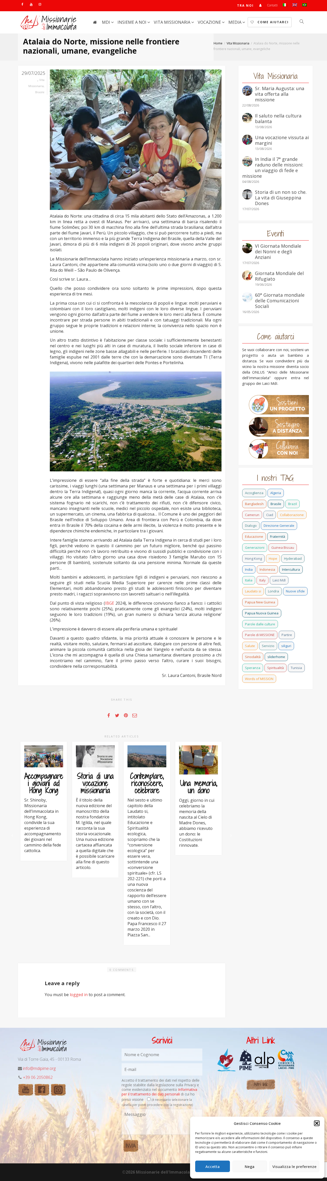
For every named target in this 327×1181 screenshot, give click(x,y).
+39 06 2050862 (38, 1077)
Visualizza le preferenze (294, 1166)
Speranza (252, 667)
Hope (273, 558)
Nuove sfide (295, 591)
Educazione (254, 536)
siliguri (286, 645)
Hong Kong (253, 558)
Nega (249, 1166)
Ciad (269, 514)
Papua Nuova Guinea (261, 613)
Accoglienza (254, 493)
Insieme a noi (132, 22)
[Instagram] (40, 4)
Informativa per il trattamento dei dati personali (159, 1091)
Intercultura (291, 569)
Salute (250, 645)
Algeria (275, 493)
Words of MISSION (259, 678)
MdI (106, 22)
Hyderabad (293, 558)
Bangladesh (254, 504)
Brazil (292, 504)
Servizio (268, 645)
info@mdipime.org (39, 1068)
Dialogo (251, 525)
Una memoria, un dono (198, 786)
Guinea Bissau (282, 547)
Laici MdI (279, 580)
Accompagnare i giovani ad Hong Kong (43, 783)
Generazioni (254, 547)
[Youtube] (31, 4)
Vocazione (210, 22)
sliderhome (276, 656)
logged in (79, 994)
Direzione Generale (279, 525)
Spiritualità (275, 667)
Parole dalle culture (260, 624)
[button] (316, 1123)
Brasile (39, 92)
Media (235, 22)
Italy (262, 580)
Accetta (212, 1166)
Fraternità (277, 536)
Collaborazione (292, 514)
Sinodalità (253, 656)
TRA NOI (245, 5)
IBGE (109, 603)
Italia (248, 580)
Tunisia (296, 667)
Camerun (252, 514)
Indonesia (267, 569)
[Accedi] (260, 5)
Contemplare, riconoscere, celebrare (147, 783)
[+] (43, 756)
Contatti (272, 5)
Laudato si (253, 591)
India (249, 569)
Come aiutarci (272, 22)
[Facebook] (22, 4)
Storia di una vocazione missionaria (95, 783)
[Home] (94, 22)
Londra (273, 591)
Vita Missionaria (172, 22)
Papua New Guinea (260, 602)
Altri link (260, 1084)
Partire (287, 635)
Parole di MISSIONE (260, 635)
